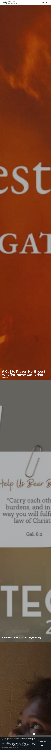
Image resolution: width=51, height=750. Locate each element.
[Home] (10, 2)
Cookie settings (15, 747)
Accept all (43, 741)
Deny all (43, 745)
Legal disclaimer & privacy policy (7, 747)
